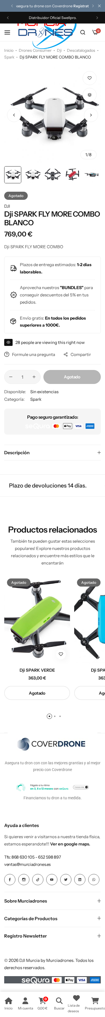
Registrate (82, 6)
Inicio (8, 50)
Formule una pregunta (33, 354)
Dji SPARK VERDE (37, 670)
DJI (7, 206)
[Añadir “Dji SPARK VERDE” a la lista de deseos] (61, 654)
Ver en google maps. (70, 844)
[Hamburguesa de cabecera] (10, 32)
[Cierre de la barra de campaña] (99, 6)
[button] (12, 6)
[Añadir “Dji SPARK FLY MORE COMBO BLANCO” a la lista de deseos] (90, 78)
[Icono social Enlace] (9, 879)
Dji (59, 50)
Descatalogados (81, 50)
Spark (9, 57)
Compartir (81, 354)
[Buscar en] (82, 32)
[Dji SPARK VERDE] (37, 619)
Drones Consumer (35, 50)
